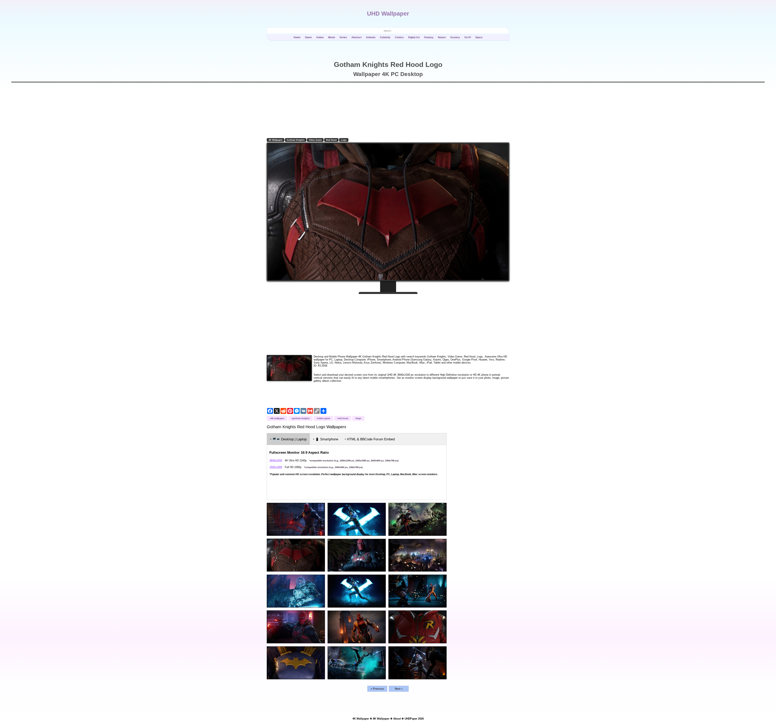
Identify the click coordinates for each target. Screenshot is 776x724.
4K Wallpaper (276, 140)
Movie (331, 37)
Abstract (356, 37)
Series (343, 37)
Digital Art (414, 37)
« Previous (377, 688)
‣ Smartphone (325, 439)
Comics (399, 37)
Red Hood (331, 140)
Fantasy (428, 37)
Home (297, 37)
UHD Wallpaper (388, 13)
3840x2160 (275, 460)
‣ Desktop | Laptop (288, 439)
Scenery (455, 37)
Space (479, 37)
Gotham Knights (296, 140)
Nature (442, 37)
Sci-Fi (467, 37)
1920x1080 (275, 467)
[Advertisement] (388, 323)
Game (308, 37)
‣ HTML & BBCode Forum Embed (370, 439)
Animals (370, 37)
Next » (399, 688)
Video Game (315, 140)
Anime (320, 37)
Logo (344, 140)
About (397, 718)
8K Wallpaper (381, 718)
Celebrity (385, 37)
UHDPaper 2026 (414, 718)
